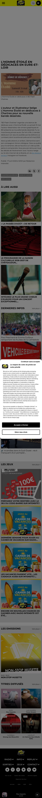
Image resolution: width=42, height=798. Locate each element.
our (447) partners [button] (13, 371)
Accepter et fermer (21, 425)
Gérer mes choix (21, 432)
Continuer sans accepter (30, 361)
